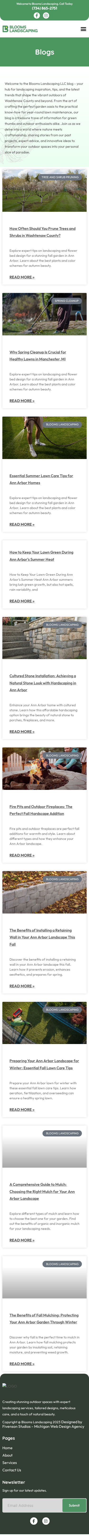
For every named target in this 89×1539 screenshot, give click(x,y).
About (7, 1455)
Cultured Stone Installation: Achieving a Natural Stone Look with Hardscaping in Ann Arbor (42, 682)
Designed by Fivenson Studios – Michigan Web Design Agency (43, 1424)
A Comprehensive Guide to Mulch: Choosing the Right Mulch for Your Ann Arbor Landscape (42, 1191)
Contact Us (11, 1470)
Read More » (21, 277)
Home (7, 1447)
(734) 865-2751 (44, 8)
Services (9, 1462)
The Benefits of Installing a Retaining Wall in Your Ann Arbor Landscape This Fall (42, 937)
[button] (83, 29)
